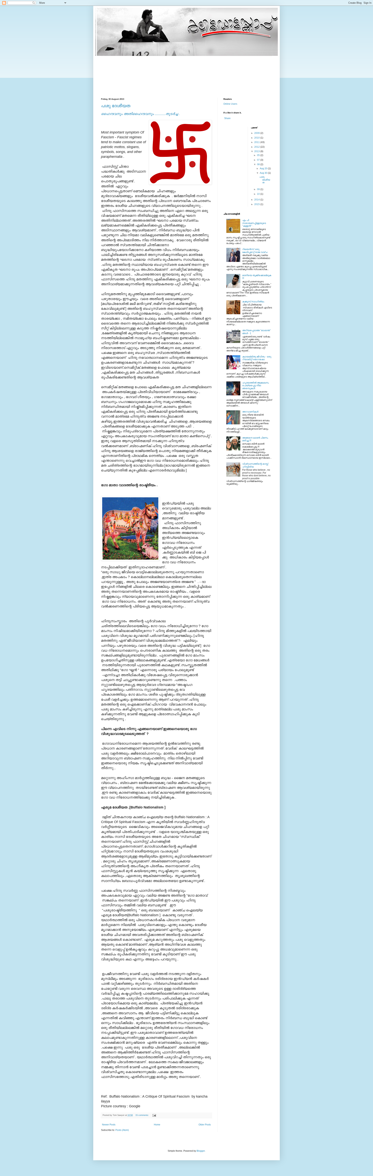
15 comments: (142, 1115)
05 (258, 155)
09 (258, 189)
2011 (257, 142)
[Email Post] (154, 1115)
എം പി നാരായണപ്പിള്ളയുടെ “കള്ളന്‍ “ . (254, 223)
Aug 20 (264, 168)
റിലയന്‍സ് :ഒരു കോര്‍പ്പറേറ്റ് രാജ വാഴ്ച (254, 250)
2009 (257, 133)
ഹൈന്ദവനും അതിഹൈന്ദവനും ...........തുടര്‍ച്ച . (140, 114)
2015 (257, 204)
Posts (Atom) (122, 1130)
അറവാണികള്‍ (250, 411)
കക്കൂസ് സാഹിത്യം (253, 301)
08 (258, 164)
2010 (257, 137)
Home (157, 1124)
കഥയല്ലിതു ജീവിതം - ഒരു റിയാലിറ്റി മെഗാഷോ (256, 358)
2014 (257, 199)
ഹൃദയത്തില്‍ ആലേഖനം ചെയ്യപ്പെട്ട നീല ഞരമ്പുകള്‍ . (255, 385)
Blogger (201, 1151)
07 (258, 160)
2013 (257, 151)
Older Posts (205, 1124)
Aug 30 (264, 173)
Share (227, 118)
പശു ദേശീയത (115, 105)
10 (258, 194)
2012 (257, 147)
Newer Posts (108, 1124)
